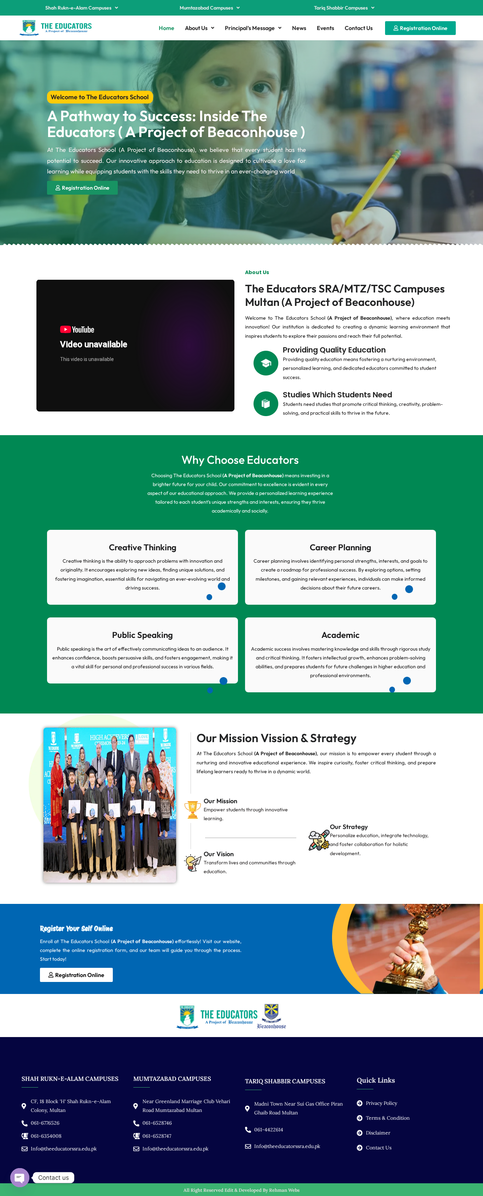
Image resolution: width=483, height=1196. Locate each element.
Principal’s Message (250, 27)
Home (166, 27)
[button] (81, 8)
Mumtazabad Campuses (206, 8)
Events (325, 27)
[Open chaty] (19, 1177)
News (299, 27)
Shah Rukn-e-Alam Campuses (78, 8)
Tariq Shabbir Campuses (341, 8)
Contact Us (359, 27)
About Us (196, 27)
